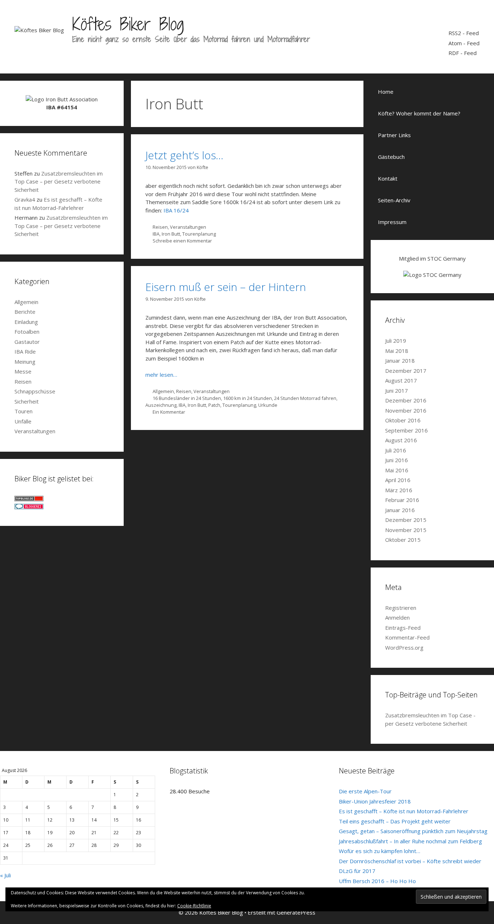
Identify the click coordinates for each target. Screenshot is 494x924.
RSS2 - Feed (463, 33)
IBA (156, 234)
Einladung (26, 321)
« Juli (5, 875)
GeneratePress (296, 912)
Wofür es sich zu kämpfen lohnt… (379, 851)
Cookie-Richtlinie (194, 906)
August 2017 (401, 380)
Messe (22, 371)
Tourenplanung (199, 234)
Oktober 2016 (403, 420)
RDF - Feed (462, 52)
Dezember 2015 (405, 519)
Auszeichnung (160, 405)
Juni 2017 (396, 390)
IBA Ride (25, 351)
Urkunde (267, 405)
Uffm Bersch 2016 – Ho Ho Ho (377, 881)
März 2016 (398, 490)
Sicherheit (26, 401)
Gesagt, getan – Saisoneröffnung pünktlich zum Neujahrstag (413, 831)
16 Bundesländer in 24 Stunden (187, 398)
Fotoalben (26, 331)
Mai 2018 (396, 350)
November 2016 (405, 410)
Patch (214, 405)
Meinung (24, 361)
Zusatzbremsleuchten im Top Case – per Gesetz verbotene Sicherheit (58, 181)
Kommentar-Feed (407, 637)
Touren (23, 411)
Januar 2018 (400, 360)
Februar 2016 (402, 499)
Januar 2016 (400, 510)
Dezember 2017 (405, 370)
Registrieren (400, 607)
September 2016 (406, 430)
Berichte (24, 311)
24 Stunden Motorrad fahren (305, 398)
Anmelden (397, 617)
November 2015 (405, 529)
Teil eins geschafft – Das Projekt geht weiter (395, 821)
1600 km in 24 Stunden (247, 398)
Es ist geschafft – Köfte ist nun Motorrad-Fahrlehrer (403, 811)
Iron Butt (171, 234)
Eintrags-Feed (403, 627)
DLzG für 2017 (357, 870)
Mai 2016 (396, 470)
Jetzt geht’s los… (184, 155)
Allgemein (163, 391)
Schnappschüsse (34, 391)
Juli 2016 (395, 450)
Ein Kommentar (169, 412)
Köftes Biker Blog (128, 24)
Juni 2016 (396, 460)
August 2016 (401, 440)
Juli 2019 (395, 340)
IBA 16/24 (176, 210)
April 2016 (397, 480)
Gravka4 (24, 199)
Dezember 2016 (405, 400)
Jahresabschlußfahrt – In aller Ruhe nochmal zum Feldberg (410, 841)
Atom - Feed (464, 43)
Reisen (160, 227)
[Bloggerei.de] (28, 507)
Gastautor (27, 341)
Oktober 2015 (403, 539)
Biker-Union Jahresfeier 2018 (375, 801)
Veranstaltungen (188, 227)
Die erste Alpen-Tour (365, 791)
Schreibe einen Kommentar (182, 240)
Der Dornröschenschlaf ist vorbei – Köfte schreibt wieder (410, 861)
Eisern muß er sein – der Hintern (225, 286)
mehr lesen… (161, 374)
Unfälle (22, 421)
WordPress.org (404, 647)
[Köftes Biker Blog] (39, 29)
